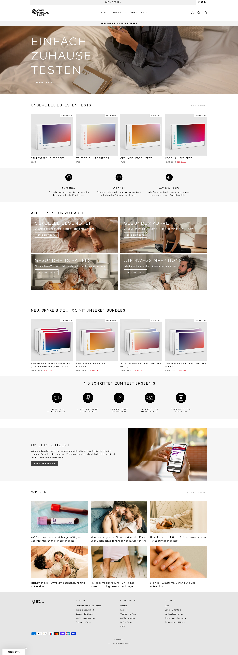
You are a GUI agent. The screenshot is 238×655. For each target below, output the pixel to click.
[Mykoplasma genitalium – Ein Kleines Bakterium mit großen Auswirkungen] (119, 562)
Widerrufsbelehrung (174, 614)
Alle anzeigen (196, 105)
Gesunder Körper (83, 622)
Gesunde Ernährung (85, 614)
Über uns (138, 12)
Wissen (119, 12)
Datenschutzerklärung (175, 622)
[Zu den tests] (74, 235)
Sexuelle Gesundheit (85, 610)
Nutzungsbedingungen (175, 618)
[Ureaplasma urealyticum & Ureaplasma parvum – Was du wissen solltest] (178, 517)
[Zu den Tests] (74, 272)
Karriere (123, 610)
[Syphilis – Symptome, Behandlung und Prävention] (178, 562)
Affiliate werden (127, 618)
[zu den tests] (163, 235)
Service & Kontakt (173, 610)
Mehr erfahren (44, 463)
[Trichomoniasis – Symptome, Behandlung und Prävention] (59, 562)
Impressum (119, 639)
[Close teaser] (26, 648)
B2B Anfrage (126, 622)
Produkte (99, 12)
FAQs (122, 626)
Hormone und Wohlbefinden (89, 606)
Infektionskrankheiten (85, 618)
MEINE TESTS (113, 2)
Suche (168, 606)
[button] (13, 652)
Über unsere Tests (128, 614)
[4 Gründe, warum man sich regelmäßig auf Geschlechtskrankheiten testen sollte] (59, 517)
